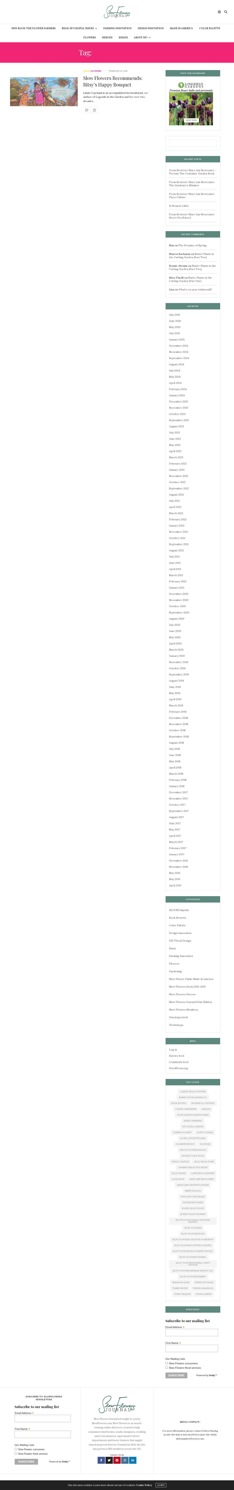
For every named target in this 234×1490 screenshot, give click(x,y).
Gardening (175, 971)
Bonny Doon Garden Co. (193, 1097)
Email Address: (174, 1327)
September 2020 (179, 612)
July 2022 (174, 500)
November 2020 (178, 600)
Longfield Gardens (202, 1173)
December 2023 (178, 401)
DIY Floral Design (180, 940)
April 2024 (175, 383)
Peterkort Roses (193, 1202)
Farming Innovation (117, 28)
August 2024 (176, 364)
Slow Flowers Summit (193, 1276)
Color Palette (209, 28)
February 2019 (177, 711)
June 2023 (175, 438)
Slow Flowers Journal (192, 1257)
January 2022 (176, 525)
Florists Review (185, 1144)
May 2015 (174, 879)
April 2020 (175, 643)
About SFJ (140, 37)
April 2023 (175, 451)
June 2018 (175, 755)
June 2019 (175, 687)
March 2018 (176, 773)
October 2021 (177, 538)
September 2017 (179, 811)
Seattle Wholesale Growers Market (193, 1221)
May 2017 (174, 829)
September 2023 (179, 420)
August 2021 (176, 550)
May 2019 (174, 693)
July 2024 (174, 370)
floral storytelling (192, 1138)
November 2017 (178, 798)
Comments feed (178, 1062)
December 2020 (178, 593)
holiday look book (193, 1155)
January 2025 (177, 339)
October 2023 (177, 414)
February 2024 (178, 389)
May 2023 (174, 445)
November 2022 (178, 476)
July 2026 (174, 314)
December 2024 (178, 345)
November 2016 (178, 866)
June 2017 (175, 823)
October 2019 (177, 668)
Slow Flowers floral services (185, 1367)
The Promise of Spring (192, 245)
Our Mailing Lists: (175, 1358)
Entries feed (176, 1055)
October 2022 (177, 482)
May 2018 (174, 761)
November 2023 (178, 407)
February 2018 (177, 780)
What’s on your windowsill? (195, 289)
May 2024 (174, 376)
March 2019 (176, 705)
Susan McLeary (181, 1282)
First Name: (173, 1342)
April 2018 (175, 767)
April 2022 (175, 507)
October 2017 (177, 804)
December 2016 (178, 860)
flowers (205, 1144)
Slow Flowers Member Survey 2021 (193, 1270)
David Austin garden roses (192, 1115)
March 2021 (176, 575)
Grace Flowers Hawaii (193, 1150)
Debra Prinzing (193, 1120)
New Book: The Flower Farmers (33, 28)
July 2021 (174, 556)
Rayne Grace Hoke (193, 1208)
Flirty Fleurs (205, 1132)
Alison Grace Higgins (192, 1091)
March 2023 (176, 457)
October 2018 (177, 730)
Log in (173, 1049)
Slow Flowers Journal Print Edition (190, 1002)
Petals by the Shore (193, 1196)
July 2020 (174, 625)
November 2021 (178, 531)
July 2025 (174, 333)
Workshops (176, 1025)
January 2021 (176, 587)
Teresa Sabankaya (203, 1288)
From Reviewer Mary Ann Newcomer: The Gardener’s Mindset (192, 183)
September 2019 (179, 674)
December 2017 (178, 792)
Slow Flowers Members (183, 1009)
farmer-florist (182, 1132)
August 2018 (176, 742)
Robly (212, 1375)
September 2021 (179, 544)
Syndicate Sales (204, 1282)
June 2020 (175, 631)
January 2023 (176, 469)
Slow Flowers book (193, 1233)
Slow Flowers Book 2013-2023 (187, 986)
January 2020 (177, 656)
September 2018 (179, 736)
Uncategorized (178, 1017)
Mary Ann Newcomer (201, 1179)
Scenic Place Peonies (192, 1214)
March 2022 (176, 513)
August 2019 (176, 680)
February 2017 (177, 848)
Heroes (107, 37)
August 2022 (176, 494)
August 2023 (176, 426)
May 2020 (175, 637)
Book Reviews (177, 917)
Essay (86, 71)
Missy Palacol (193, 1191)
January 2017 (176, 854)
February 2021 (177, 581)
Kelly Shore (178, 1173)
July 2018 (174, 749)
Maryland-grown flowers (193, 1185)
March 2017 (176, 842)
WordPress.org (178, 1068)
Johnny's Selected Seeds (192, 1167)
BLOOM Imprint (179, 910)
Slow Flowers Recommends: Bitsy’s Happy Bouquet (112, 81)
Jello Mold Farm (204, 1161)
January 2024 (177, 395)
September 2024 (179, 358)
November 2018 (178, 724)
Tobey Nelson (182, 1294)
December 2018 (178, 718)
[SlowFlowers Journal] (117, 11)
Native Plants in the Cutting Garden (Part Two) (191, 255)
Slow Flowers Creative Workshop (192, 1239)
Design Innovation (151, 28)
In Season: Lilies (179, 205)
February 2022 (177, 519)
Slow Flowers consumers (183, 1363)
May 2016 (174, 873)
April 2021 (175, 569)
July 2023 (174, 432)
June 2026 (175, 321)
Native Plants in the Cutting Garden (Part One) (190, 279)
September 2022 (179, 488)
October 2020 (177, 606)
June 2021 (175, 562)
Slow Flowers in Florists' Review (193, 1251)
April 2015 (175, 885)
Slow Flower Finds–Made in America (191, 979)
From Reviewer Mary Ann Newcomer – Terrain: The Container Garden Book (192, 172)
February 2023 (177, 463)
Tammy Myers (180, 1288)
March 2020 (176, 649)
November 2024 (178, 352)
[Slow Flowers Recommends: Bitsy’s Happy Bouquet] (44, 91)
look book (178, 1179)
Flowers (89, 37)
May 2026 (174, 327)
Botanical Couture (202, 1103)
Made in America (181, 28)
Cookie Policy (144, 1485)
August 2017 (176, 817)
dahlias (205, 1109)
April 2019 (175, 699)
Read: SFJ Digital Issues (78, 28)
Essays (123, 37)
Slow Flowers (192, 1228)
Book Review (178, 1103)
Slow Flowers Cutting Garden (192, 1245)
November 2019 (178, 662)
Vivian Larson (204, 1294)
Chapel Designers (185, 1109)
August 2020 (176, 618)
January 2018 (176, 786)
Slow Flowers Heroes (182, 994)
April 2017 (175, 835)
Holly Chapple (180, 1161)
